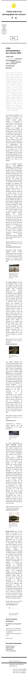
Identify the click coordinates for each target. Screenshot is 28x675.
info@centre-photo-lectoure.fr (16, 664)
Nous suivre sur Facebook (19, 671)
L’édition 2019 (9, 56)
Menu (13, 38)
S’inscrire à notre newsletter (20, 669)
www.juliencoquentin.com (12, 509)
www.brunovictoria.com (11, 344)
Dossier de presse (10, 646)
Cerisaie (13, 62)
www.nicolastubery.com (11, 604)
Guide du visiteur (10, 647)
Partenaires (9, 67)
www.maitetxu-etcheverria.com (13, 246)
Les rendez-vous (10, 65)
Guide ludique (9, 649)
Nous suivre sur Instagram (19, 672)
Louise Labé (13, 63)
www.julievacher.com (11, 420)
